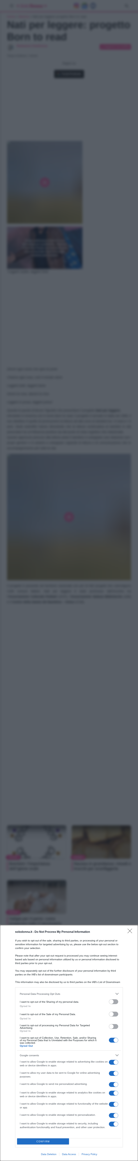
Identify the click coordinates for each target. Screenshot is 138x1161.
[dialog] (69, 1043)
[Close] (131, 932)
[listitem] (69, 994)
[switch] (113, 1001)
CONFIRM (43, 1141)
